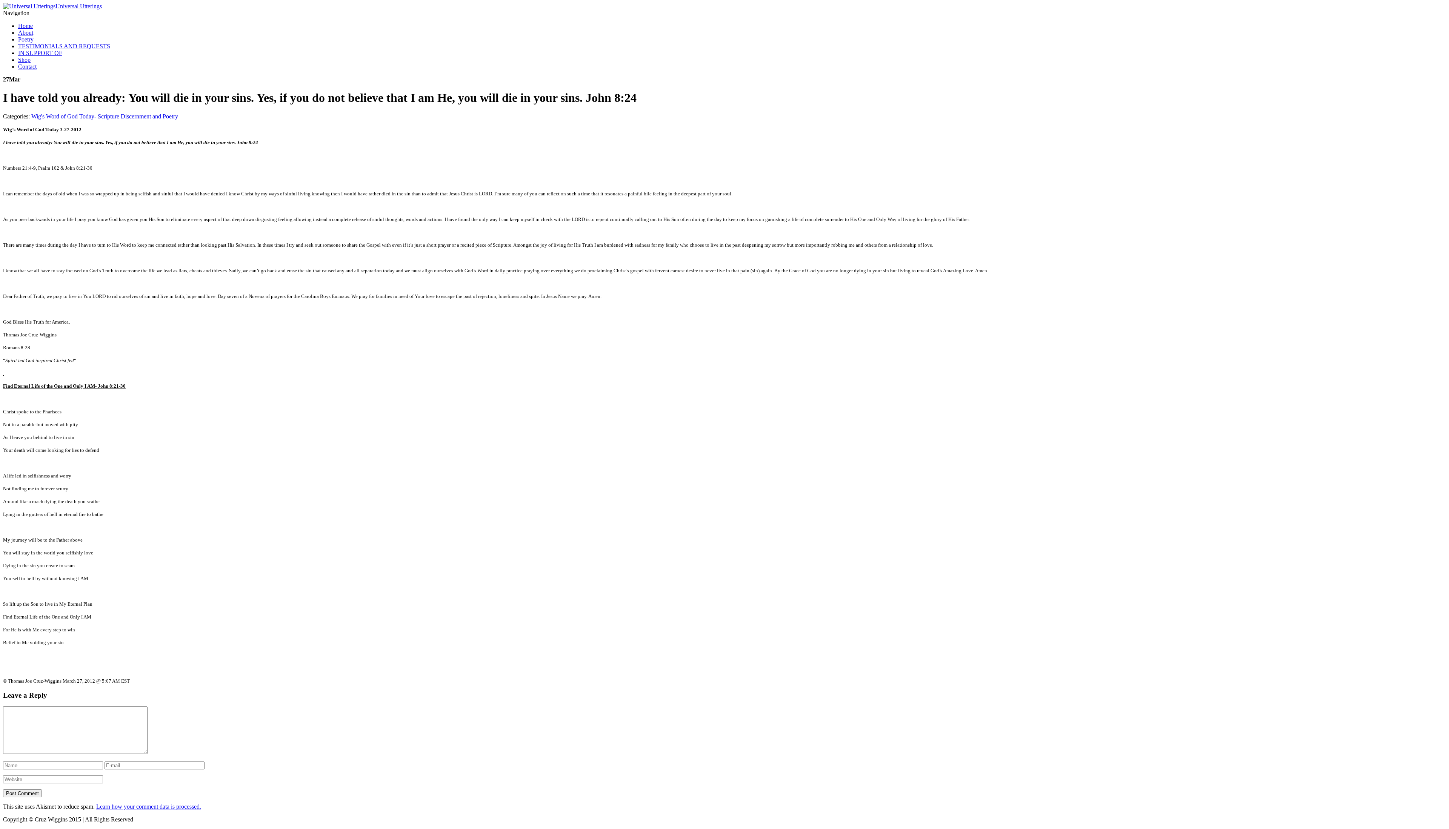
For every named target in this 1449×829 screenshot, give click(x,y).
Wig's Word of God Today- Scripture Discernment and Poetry (104, 116)
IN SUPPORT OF (40, 53)
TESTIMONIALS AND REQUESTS (64, 46)
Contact (27, 66)
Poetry (26, 39)
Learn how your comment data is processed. (148, 806)
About (25, 32)
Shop (24, 60)
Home (25, 26)
